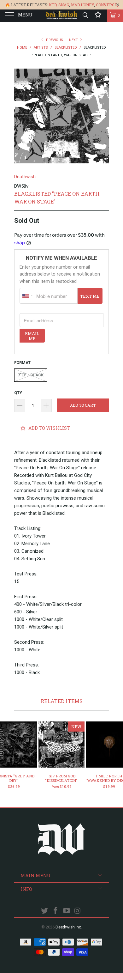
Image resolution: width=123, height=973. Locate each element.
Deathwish (25, 176)
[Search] (85, 15)
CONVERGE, (107, 4)
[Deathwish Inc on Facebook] (56, 911)
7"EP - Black (31, 375)
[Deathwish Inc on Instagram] (77, 911)
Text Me (90, 296)
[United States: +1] (27, 295)
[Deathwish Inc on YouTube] (67, 911)
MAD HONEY (82, 4)
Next (74, 40)
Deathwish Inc (68, 927)
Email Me (32, 336)
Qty (18, 392)
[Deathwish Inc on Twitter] (45, 911)
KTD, (53, 4)
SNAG (63, 4)
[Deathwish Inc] (61, 15)
